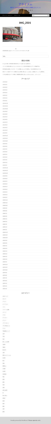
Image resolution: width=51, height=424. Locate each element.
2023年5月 (5, 90)
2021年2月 (5, 162)
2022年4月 (5, 124)
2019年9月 (5, 208)
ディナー (4, 320)
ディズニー (5, 317)
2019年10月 (5, 205)
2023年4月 (5, 92)
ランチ (4, 328)
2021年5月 (5, 154)
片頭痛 (4, 368)
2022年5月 (5, 122)
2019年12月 (5, 200)
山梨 (3, 352)
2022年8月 (5, 114)
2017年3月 (5, 288)
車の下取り (5, 395)
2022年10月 (5, 108)
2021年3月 (5, 159)
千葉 (3, 336)
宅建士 (4, 347)
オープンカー (5, 304)
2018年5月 (5, 251)
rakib (38, 420)
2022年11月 (5, 106)
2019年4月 (5, 221)
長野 (3, 409)
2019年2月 (5, 227)
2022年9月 (5, 111)
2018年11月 (5, 235)
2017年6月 (5, 280)
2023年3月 (5, 95)
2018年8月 (5, 243)
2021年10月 (5, 141)
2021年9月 (5, 143)
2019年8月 (5, 210)
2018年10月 (5, 237)
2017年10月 (5, 270)
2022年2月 (5, 130)
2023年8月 (5, 82)
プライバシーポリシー (7, 15)
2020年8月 (5, 178)
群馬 (3, 379)
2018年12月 (5, 232)
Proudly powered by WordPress (19, 420)
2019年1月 (5, 229)
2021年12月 (5, 135)
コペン (4, 307)
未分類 (4, 358)
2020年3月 (5, 192)
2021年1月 (5, 165)
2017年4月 (5, 286)
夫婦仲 (4, 344)
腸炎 (3, 382)
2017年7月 (5, 278)
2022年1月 (5, 132)
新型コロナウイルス (7, 355)
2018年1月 (5, 261)
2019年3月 (5, 224)
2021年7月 (5, 149)
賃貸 (3, 384)
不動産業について (6, 331)
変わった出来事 (6, 341)
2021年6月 (5, 151)
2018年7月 (5, 245)
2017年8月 (5, 275)
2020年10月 (5, 173)
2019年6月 (5, 216)
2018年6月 (5, 248)
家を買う (4, 350)
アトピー (4, 301)
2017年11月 (5, 267)
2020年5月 (5, 186)
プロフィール (17, 15)
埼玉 (3, 339)
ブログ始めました (6, 325)
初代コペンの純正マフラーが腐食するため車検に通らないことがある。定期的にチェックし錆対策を (23, 71)
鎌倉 (3, 406)
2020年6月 (5, 184)
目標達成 (4, 374)
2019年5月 (5, 218)
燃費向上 (4, 366)
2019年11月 (5, 202)
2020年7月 (5, 181)
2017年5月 (5, 283)
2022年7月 (5, 116)
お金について (5, 296)
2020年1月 (5, 197)
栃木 (3, 360)
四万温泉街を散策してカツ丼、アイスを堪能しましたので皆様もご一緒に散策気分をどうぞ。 (22, 69)
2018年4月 (5, 253)
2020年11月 (5, 170)
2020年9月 (5, 176)
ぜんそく (4, 298)
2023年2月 (5, 98)
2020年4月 (5, 189)
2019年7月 (5, 213)
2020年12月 (5, 167)
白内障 (4, 371)
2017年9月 (5, 272)
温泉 (3, 363)
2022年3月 (5, 127)
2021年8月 (5, 146)
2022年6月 (5, 119)
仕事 (3, 333)
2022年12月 (5, 103)
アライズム (25, 4)
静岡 (3, 411)
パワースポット (6, 323)
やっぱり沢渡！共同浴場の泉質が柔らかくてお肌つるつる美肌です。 (17, 63)
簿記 (3, 376)
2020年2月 (5, 194)
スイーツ (4, 312)
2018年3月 (5, 256)
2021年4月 (5, 157)
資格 (3, 387)
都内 (3, 403)
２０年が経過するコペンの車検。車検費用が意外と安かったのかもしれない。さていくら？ (22, 74)
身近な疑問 (5, 390)
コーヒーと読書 (6, 309)
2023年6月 (5, 87)
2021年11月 (5, 138)
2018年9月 (5, 240)
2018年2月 (5, 259)
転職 (3, 401)
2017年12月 (5, 264)
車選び (4, 398)
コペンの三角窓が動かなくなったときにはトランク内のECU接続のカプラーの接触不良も (21, 66)
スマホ (4, 315)
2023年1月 (5, 100)
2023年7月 (5, 84)
